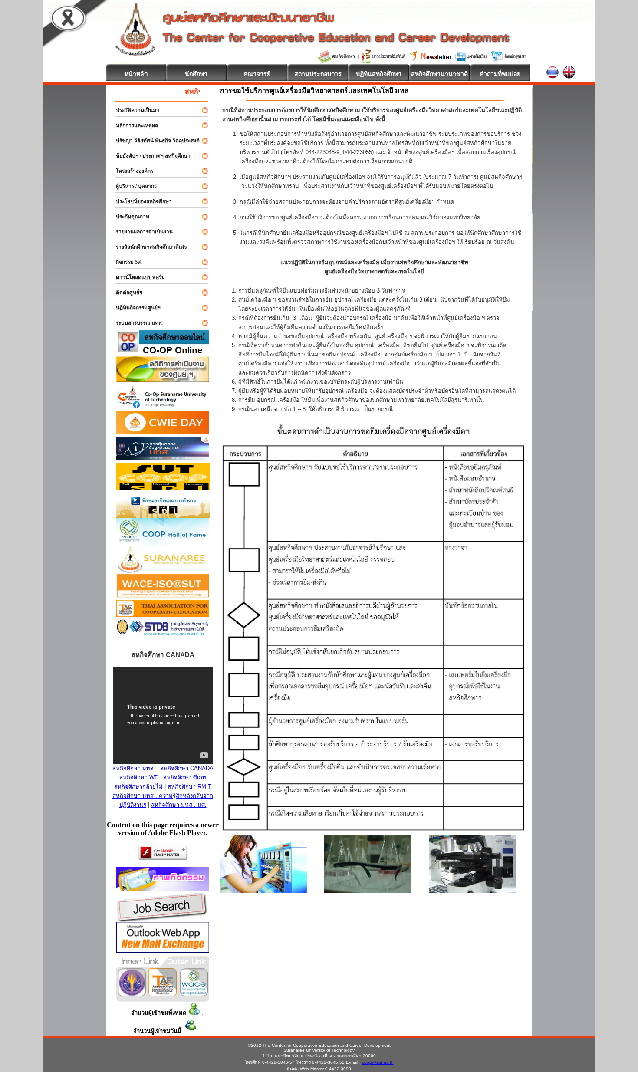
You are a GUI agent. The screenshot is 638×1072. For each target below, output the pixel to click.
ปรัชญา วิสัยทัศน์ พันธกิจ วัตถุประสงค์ (154, 141)
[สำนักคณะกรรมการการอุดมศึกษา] (132, 994)
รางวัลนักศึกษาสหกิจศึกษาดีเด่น (147, 247)
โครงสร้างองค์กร (130, 171)
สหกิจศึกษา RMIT (189, 786)
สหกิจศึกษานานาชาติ (439, 73)
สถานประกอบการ (318, 73)
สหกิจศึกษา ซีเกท (184, 777)
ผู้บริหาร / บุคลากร (132, 186)
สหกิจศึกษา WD (138, 777)
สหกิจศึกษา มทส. (133, 768)
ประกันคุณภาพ (128, 217)
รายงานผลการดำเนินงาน (140, 232)
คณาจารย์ (256, 73)
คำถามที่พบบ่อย (500, 73)
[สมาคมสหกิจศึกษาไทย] (162, 994)
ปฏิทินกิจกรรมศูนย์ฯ (134, 308)
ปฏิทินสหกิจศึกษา (378, 73)
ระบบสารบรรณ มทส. (135, 323)
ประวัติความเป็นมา (133, 110)
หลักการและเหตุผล (133, 125)
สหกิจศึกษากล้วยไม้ (138, 786)
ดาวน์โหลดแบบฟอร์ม (136, 277)
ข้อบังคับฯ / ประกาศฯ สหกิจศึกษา (149, 156)
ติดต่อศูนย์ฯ (125, 292)
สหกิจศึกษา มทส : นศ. (179, 805)
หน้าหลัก (136, 73)
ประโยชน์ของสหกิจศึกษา (140, 201)
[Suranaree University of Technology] (163, 488)
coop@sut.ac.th (378, 1062)
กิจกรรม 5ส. (125, 262)
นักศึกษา (196, 73)
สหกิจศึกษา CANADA (187, 768)
